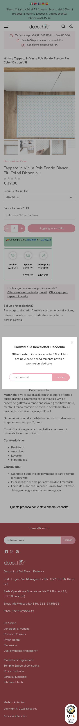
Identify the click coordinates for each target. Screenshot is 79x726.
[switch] (71, 721)
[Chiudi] (72, 342)
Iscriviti (61, 377)
